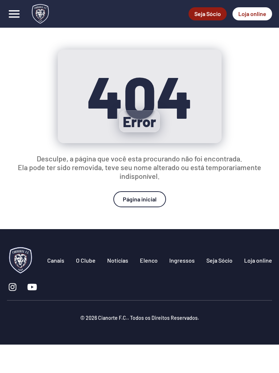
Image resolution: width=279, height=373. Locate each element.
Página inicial (140, 199)
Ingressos (182, 260)
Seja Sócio (207, 13)
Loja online (252, 13)
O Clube (86, 260)
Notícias (117, 260)
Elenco (149, 260)
